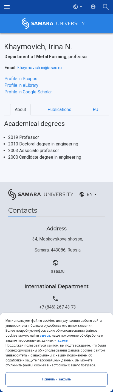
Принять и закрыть (56, 379)
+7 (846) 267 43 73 (57, 307)
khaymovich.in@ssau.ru (40, 67)
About (20, 109)
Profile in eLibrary (21, 85)
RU (95, 109)
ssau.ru (57, 271)
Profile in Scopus (20, 78)
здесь (45, 335)
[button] (78, 7)
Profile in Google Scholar (28, 91)
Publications (59, 109)
